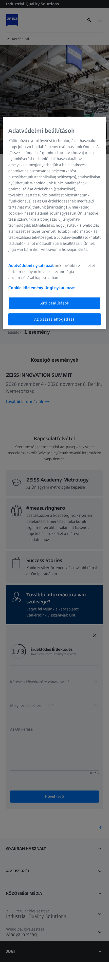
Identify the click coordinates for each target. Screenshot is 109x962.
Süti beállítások (54, 303)
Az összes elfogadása (54, 319)
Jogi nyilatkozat (60, 287)
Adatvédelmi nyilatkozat (31, 265)
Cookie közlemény (25, 287)
